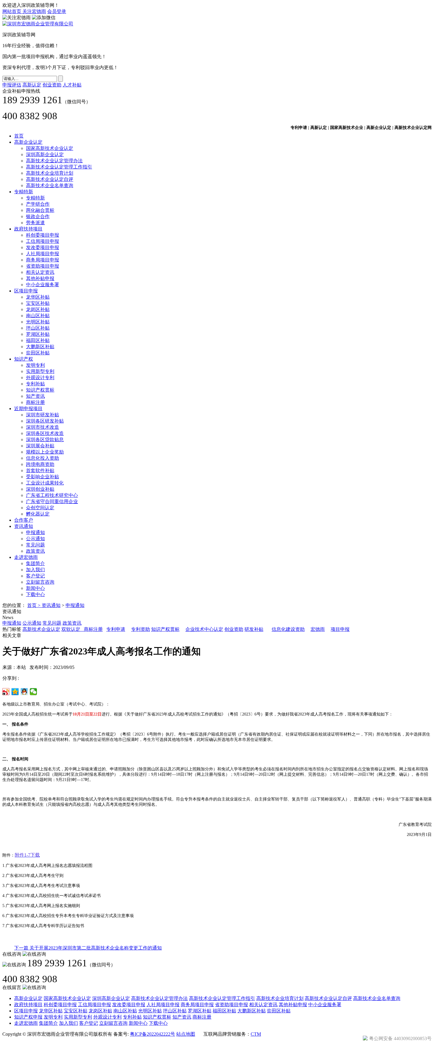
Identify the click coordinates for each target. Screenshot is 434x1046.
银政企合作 (38, 216)
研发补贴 (253, 629)
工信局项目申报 (42, 241)
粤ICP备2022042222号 (152, 1034)
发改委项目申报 (42, 247)
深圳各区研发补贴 (45, 420)
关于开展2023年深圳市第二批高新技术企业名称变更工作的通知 (88, 947)
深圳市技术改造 (42, 427)
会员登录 (56, 11)
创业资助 (52, 84)
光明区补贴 (38, 321)
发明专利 (35, 365)
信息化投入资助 (42, 458)
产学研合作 (38, 204)
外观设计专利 (40, 377)
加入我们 (35, 569)
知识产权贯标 (40, 389)
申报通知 (35, 532)
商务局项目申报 (42, 259)
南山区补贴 (38, 315)
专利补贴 (35, 383)
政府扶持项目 (28, 228)
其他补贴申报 (40, 278)
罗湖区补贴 (38, 334)
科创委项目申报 (42, 235)
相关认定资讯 (40, 272)
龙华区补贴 (38, 296)
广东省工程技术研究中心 (52, 495)
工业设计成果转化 (45, 482)
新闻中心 (35, 588)
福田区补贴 (38, 340)
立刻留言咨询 (40, 582)
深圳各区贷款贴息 (45, 439)
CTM (256, 1034)
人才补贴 (72, 84)
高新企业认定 (28, 142)
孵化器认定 (38, 513)
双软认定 (70, 629)
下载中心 (35, 594)
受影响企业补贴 (42, 476)
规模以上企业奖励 (45, 451)
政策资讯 (35, 551)
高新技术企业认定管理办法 (54, 160)
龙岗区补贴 (38, 309)
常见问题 (35, 544)
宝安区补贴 (38, 303)
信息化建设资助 (288, 629)
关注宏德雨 (34, 11)
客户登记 (35, 575)
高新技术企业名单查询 (49, 185)
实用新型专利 (40, 371)
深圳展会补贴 (40, 445)
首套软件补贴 (40, 470)
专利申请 (115, 629)
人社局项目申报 (42, 253)
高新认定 (31, 84)
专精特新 (23, 191)
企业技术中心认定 (204, 629)
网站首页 (12, 11)
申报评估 (11, 84)
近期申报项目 (28, 408)
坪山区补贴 (38, 327)
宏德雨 (318, 629)
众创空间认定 (40, 507)
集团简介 (35, 563)
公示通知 (35, 538)
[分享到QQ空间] (15, 691)
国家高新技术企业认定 (49, 148)
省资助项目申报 (42, 266)
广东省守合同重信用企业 (52, 501)
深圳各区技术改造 (45, 433)
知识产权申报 (28, 1016)
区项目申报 (26, 290)
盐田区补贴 (38, 352)
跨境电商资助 (40, 464)
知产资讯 (35, 396)
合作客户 (23, 520)
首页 (19, 135)
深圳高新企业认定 (45, 154)
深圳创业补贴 (40, 489)
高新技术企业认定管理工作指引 (59, 166)
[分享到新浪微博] (6, 691)
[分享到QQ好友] (24, 691)
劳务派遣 (35, 222)
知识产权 (23, 358)
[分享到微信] (33, 691)
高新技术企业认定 (41, 629)
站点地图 (185, 1034)
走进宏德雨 (26, 557)
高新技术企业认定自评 (49, 179)
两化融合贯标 (40, 210)
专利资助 (140, 629)
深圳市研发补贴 (42, 414)
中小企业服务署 (42, 284)
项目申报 (340, 629)
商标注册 (35, 402)
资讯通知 (23, 526)
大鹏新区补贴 (40, 346)
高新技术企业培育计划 (49, 173)
